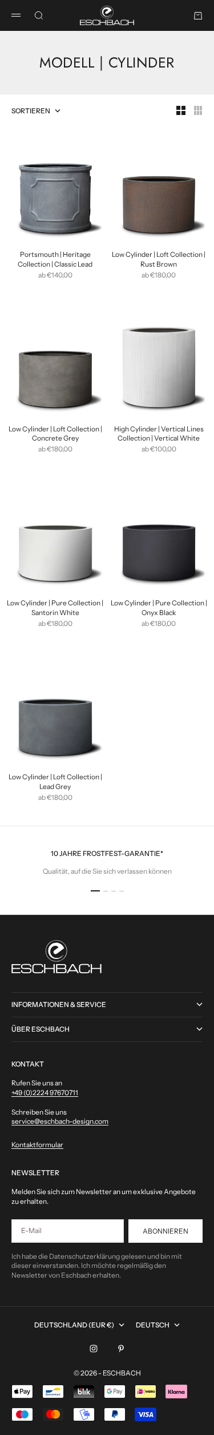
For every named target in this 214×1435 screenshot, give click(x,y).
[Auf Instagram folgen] (93, 1348)
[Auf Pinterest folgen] (121, 1348)
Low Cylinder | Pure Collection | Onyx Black (159, 608)
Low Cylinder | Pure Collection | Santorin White (55, 608)
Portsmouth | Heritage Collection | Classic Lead (55, 260)
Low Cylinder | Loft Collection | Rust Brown (158, 260)
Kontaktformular (37, 1144)
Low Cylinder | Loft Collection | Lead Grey (55, 783)
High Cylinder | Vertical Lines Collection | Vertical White (159, 434)
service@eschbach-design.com (59, 1121)
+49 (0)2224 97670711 (44, 1092)
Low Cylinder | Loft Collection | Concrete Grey (55, 434)
